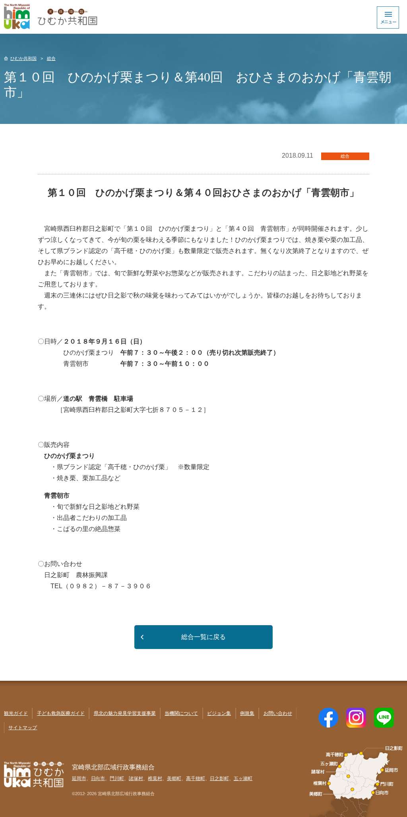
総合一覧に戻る (203, 637)
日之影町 (219, 778)
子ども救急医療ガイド (61, 713)
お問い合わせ (278, 713)
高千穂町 (195, 778)
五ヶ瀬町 (243, 778)
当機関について (181, 713)
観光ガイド (16, 713)
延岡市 (79, 778)
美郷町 (174, 778)
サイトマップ (22, 727)
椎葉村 (155, 778)
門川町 (117, 778)
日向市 (98, 778)
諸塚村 (136, 778)
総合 (51, 58)
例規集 (247, 713)
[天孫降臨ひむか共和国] (203, 17)
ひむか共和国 (23, 58)
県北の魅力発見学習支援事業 (125, 713)
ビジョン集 (219, 713)
